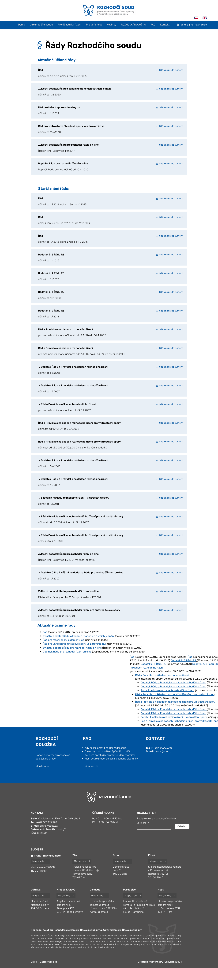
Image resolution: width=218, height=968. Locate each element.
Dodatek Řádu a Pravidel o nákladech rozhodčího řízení (173, 682)
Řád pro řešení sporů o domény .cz (63, 639)
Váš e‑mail (142, 823)
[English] (204, 18)
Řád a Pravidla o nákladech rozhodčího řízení (167, 690)
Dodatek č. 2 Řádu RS (205, 663)
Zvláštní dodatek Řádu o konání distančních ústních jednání (78, 636)
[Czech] (195, 18)
